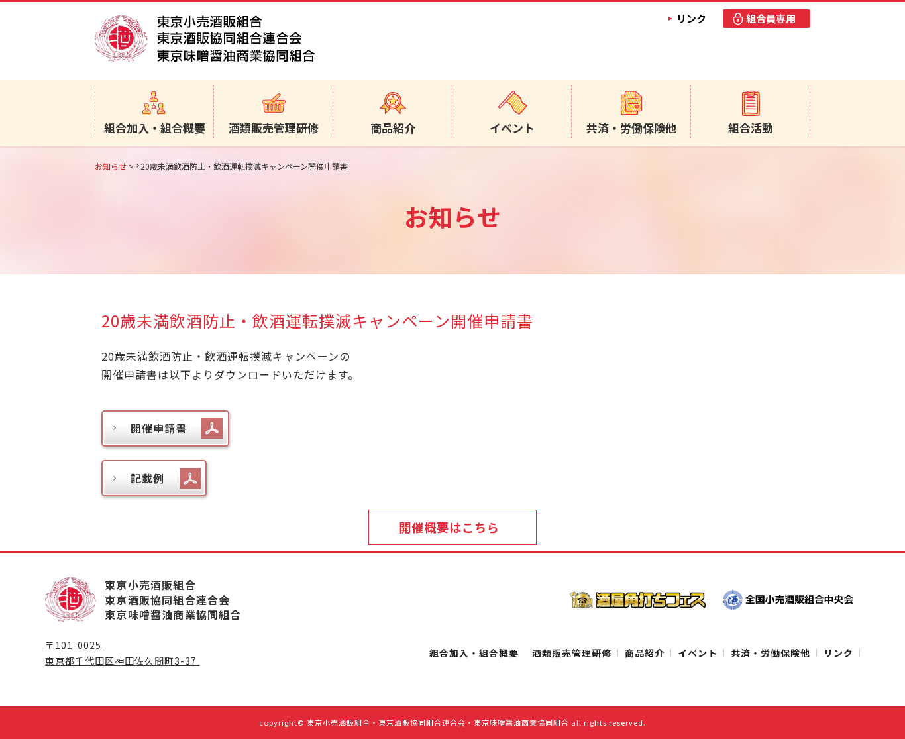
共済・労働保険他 (631, 127)
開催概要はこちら (449, 527)
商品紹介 (392, 127)
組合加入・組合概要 (154, 127)
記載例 (147, 478)
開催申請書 (159, 428)
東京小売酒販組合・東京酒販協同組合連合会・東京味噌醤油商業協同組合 (438, 722)
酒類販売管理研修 (274, 127)
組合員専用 (771, 18)
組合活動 (750, 127)
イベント (512, 127)
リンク (691, 18)
